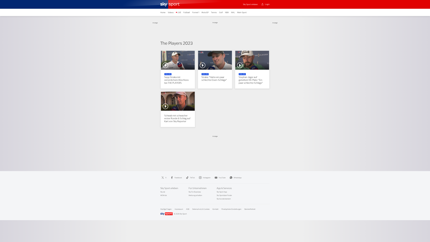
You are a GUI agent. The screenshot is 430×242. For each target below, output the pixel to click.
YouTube (222, 178)
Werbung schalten (195, 195)
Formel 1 (195, 12)
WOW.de (163, 195)
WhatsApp (238, 178)
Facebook (178, 178)
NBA (227, 12)
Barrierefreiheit (249, 209)
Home (162, 12)
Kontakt (215, 209)
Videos (171, 12)
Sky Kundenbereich (224, 199)
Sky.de (162, 192)
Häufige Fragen (166, 209)
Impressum (179, 209)
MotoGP (205, 12)
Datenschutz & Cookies (201, 209)
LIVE (179, 12)
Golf (221, 12)
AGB (187, 209)
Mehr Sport (242, 12)
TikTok (192, 178)
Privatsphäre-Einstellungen (231, 209)
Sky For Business (195, 192)
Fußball (186, 12)
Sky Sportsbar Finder (224, 195)
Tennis (214, 12)
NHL (233, 12)
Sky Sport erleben (250, 4)
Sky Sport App (222, 192)
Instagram (207, 178)
